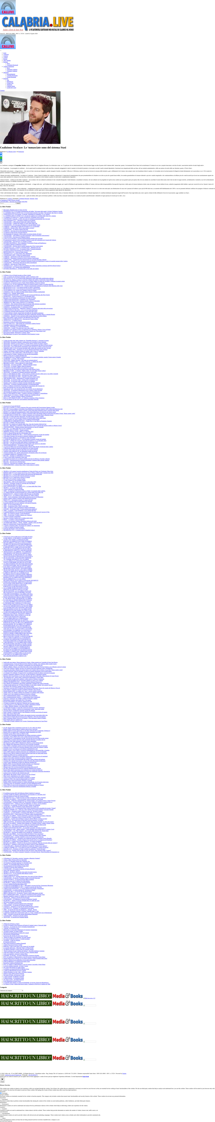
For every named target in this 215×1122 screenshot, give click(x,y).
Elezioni (32, 198)
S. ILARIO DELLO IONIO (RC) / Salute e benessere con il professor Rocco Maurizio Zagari (28, 415)
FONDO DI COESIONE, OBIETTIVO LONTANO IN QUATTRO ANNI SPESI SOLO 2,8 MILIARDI (17, 582)
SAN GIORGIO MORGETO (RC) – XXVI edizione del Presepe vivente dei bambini (26, 434)
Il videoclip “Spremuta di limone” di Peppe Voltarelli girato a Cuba (21, 911)
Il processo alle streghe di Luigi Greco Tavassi (15, 936)
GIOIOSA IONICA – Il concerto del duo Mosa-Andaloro (18, 879)
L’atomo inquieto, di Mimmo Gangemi (13, 976)
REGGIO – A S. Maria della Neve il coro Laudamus (17, 428)
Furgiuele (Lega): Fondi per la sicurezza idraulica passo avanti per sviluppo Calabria (25, 747)
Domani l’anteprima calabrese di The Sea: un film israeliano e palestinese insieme (24, 674)
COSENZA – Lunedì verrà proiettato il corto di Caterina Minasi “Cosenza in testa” (25, 818)
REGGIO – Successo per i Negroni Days (14, 461)
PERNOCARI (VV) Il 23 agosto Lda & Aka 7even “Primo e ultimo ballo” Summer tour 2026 (28, 472)
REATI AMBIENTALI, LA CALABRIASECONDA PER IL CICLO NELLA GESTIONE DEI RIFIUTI (20, 579)
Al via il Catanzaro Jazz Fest (10, 875)
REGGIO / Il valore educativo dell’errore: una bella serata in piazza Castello (23, 416)
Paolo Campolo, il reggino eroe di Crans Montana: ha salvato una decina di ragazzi (25, 712)
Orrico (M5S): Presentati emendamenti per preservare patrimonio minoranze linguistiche (26, 771)
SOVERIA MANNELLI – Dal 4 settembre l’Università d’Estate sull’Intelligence (24, 243)
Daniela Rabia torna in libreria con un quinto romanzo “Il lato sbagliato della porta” (25, 958)
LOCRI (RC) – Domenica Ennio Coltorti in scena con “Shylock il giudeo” (23, 811)
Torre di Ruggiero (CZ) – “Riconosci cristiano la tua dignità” (19, 220)
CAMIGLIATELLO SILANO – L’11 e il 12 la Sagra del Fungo (20, 310)
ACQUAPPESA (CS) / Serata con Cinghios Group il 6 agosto (19, 290)
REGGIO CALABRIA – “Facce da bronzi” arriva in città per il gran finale (23, 799)
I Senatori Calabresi (12, 71)
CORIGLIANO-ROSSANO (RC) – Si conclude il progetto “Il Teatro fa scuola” (24, 827)
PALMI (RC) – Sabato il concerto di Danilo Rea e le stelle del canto (21, 900)
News (8, 63)
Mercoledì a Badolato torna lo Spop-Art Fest (15, 210)
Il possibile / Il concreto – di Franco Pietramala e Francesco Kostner (21, 955)
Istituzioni (6, 72)
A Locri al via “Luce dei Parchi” (11, 406)
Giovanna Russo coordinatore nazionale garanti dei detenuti (19, 710)
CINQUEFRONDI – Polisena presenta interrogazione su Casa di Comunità (23, 427)
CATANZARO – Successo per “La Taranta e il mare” (17, 241)
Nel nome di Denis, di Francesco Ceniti (13, 975)
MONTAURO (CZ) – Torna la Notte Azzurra (15, 252)
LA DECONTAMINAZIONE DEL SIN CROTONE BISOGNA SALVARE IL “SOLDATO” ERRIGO (17, 612)
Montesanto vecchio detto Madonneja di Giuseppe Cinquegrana (20, 930)
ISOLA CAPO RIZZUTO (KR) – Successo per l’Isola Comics (20, 375)
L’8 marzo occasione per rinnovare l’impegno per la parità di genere (21, 703)
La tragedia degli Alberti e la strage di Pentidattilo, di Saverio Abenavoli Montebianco (26, 982)
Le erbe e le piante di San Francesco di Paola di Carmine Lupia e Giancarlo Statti (24, 925)
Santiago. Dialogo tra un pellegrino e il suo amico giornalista (19, 960)
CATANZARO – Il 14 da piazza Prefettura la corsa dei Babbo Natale (21, 225)
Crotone (5, 57)
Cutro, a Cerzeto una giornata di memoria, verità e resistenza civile (20, 276)
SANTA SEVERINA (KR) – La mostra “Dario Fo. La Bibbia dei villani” (22, 361)
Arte (8, 80)
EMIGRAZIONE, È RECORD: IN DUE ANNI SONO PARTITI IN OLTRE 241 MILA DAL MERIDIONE (18, 621)
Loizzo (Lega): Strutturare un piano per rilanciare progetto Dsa (19, 762)
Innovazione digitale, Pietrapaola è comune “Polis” (16, 332)
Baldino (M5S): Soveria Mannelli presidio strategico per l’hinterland (21, 764)
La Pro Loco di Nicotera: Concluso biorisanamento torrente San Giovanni (22, 238)
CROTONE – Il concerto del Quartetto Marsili (15, 917)
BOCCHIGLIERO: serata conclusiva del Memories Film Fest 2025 (21, 317)
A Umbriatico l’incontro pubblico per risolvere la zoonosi (18, 367)
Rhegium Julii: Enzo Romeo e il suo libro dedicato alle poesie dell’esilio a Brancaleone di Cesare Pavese (31, 676)
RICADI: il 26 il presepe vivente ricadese (14, 479)
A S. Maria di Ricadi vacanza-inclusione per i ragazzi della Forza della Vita (23, 492)
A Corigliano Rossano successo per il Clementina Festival (18, 305)
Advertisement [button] (4, 1112)
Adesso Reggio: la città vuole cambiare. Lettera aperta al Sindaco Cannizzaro (23, 679)
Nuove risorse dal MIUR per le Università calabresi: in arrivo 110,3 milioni (23, 680)
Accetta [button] (73, 1076)
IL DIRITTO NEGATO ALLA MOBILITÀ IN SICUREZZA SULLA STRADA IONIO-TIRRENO (17, 573)
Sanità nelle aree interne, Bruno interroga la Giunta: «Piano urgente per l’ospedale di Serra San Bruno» (30, 662)
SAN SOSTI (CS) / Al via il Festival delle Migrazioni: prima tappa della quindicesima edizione (28, 278)
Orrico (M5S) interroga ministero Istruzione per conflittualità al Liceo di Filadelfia (25, 751)
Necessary (4, 1093)
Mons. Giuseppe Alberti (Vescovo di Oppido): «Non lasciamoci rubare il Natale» (24, 718)
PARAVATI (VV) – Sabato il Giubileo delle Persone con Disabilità (21, 494)
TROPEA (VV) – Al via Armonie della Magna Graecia (18, 873)
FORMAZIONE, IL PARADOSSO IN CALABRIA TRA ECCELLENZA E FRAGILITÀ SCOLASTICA (18, 555)
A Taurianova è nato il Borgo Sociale (10, 200)
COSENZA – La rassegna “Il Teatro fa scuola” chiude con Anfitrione (21, 805)
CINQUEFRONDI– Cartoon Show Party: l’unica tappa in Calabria (21, 465)
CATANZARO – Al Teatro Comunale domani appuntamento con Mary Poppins (24, 835)
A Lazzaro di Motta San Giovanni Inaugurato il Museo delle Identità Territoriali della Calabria (28, 446)
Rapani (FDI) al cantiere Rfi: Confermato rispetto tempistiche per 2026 (22, 732)
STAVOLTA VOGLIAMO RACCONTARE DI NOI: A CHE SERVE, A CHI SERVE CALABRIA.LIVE (18, 537)
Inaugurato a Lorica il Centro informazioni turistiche (17, 322)
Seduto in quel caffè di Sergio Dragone (13, 973)
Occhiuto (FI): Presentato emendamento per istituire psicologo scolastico (22, 735)
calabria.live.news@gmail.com (13, 1075)
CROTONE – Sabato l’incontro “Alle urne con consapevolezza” (20, 360)
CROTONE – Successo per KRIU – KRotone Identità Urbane (20, 364)
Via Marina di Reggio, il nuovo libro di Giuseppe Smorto (18, 949)
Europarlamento (11, 74)
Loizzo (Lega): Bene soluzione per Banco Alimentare (17, 758)
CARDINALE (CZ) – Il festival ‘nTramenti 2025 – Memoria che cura (22, 247)
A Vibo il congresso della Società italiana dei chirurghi (17, 501)
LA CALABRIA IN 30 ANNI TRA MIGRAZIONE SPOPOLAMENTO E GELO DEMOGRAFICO (17, 646)
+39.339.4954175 (33, 1075)
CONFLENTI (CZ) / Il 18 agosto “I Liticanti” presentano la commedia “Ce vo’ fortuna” (26, 214)
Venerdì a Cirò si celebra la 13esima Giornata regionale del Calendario (22, 383)
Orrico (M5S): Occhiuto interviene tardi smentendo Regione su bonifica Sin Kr (24, 739)
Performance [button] (3, 1102)
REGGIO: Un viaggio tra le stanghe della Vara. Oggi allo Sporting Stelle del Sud (24, 424)
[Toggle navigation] (0, 50)
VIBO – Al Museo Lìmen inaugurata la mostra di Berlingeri (19, 507)
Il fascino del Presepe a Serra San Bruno (14, 528)
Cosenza (5, 56)
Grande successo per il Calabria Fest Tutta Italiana (16, 881)
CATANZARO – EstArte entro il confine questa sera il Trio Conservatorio (23, 246)
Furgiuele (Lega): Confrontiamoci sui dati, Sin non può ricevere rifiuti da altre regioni (25, 738)
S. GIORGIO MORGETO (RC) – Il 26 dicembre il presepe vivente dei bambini (24, 439)
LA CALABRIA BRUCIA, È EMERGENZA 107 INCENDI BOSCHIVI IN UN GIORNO (15, 618)
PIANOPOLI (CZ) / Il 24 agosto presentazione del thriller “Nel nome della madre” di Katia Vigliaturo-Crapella (32, 211)
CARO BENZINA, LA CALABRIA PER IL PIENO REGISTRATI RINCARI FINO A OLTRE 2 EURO (17, 643)
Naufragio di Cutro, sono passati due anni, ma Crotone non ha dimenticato (23, 389)
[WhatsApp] (107, 158)
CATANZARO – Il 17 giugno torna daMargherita (16, 267)
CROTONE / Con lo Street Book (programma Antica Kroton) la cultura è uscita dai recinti (27, 346)
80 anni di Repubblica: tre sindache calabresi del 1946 (17, 701)
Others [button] (2, 1116)
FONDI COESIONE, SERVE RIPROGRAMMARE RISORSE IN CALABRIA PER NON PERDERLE (17, 576)
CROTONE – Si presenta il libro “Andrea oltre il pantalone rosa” (20, 379)
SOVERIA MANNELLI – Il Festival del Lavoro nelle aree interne (21, 268)
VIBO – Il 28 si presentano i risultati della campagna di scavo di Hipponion (23, 497)
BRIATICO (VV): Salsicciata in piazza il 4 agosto (16, 477)
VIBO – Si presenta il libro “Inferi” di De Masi (15, 506)
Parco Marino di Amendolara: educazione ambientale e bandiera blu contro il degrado (26, 683)
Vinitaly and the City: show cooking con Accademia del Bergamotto (21, 419)
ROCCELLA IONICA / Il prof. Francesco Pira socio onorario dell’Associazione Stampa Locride (29, 407)
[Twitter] (107, 156)
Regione (5, 62)
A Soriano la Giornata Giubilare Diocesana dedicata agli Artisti (20, 521)
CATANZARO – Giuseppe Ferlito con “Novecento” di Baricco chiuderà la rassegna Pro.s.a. (27, 802)
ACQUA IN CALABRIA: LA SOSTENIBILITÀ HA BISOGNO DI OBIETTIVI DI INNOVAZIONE (17, 649)
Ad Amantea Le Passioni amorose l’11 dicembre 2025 (17, 863)
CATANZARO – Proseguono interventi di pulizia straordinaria (20, 262)
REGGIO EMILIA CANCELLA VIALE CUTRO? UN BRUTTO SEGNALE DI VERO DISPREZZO (17, 543)
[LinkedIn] (107, 160)
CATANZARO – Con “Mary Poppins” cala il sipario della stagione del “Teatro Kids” (26, 830)
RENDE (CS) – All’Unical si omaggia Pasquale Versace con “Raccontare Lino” (24, 331)
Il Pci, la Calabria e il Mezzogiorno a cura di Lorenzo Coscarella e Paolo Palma (24, 957)
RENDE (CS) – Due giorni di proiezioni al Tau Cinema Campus (20, 826)
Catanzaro (6, 54)
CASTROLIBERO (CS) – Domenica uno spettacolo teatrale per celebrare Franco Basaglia (27, 838)
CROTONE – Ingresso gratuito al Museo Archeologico (18, 396)
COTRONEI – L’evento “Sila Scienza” (13, 358)
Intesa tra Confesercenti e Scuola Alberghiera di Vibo (17, 524)
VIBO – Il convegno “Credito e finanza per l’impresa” (17, 515)
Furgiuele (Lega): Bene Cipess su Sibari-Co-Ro (16, 733)
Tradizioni (9, 84)
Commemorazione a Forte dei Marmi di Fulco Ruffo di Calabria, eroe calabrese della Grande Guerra (30, 664)
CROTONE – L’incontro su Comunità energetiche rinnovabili (19, 372)
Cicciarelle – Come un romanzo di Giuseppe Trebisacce (11, 941)
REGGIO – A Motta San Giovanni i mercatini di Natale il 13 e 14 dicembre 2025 (24, 440)
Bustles (124, 1073)
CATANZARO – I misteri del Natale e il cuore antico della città (20, 223)
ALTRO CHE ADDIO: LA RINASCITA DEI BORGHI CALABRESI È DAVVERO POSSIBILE (17, 540)
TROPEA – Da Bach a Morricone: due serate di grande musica (20, 872)
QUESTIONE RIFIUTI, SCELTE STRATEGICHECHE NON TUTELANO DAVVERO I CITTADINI (17, 627)
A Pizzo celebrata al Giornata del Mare (13, 489)
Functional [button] (3, 1097)
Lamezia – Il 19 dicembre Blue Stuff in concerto (16, 864)
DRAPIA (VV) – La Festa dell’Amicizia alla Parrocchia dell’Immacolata (22, 474)
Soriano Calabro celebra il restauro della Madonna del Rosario (19, 498)
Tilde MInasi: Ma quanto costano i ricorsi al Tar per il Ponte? (19, 774)
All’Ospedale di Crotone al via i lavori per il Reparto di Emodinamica (21, 392)
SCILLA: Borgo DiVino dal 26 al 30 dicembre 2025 (17, 433)
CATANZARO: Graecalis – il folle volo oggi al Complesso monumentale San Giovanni (26, 219)
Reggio (5, 59)
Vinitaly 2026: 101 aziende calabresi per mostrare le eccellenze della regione (23, 692)
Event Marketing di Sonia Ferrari (12, 981)
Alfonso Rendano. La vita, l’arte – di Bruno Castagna (17, 972)
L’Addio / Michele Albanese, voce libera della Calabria (18, 706)
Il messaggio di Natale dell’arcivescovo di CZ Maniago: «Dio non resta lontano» (24, 716)
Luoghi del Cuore (11, 87)
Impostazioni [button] (79, 1076)
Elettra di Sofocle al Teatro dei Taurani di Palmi (15, 796)
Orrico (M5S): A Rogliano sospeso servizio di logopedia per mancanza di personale (25, 745)
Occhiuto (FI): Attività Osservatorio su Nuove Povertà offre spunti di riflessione (24, 761)
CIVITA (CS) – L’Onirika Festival (12, 320)
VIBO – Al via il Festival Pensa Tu (12, 504)
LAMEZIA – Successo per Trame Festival (14, 264)
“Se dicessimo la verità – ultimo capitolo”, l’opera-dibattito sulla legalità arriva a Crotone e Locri (28, 829)
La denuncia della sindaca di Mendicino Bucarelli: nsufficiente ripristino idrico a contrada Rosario (29, 314)
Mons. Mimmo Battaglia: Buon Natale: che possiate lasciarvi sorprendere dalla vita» (25, 715)
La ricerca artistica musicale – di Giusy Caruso (15, 966)
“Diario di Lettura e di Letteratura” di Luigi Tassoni (17, 937)
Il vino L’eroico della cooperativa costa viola (15, 457)
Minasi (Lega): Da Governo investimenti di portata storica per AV (20, 767)
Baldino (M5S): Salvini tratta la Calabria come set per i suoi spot (20, 729)
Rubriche (5, 78)
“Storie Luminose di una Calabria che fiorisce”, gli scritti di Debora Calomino (23, 951)
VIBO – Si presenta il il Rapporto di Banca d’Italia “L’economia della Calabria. (24, 491)
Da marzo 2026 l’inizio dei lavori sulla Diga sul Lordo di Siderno (20, 449)
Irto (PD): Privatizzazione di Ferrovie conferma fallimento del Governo (22, 768)
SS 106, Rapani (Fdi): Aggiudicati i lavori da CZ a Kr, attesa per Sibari (22, 727)
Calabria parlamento (8, 66)
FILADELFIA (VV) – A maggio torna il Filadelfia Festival (19, 530)
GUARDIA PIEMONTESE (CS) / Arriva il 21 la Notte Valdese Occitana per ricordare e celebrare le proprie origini (34, 281)
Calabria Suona (11, 86)
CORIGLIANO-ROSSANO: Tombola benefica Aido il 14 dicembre (21, 301)
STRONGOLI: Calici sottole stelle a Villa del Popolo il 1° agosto (20, 352)
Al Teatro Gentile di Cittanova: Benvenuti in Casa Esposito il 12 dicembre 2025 (24, 794)
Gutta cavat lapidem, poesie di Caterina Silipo (15, 954)
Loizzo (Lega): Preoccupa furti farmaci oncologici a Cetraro (19, 777)
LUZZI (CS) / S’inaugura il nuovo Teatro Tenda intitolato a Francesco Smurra (24, 282)
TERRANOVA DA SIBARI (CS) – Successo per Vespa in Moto (20, 319)
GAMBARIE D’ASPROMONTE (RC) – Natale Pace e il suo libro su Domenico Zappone (27, 421)
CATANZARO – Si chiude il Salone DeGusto (15, 229)
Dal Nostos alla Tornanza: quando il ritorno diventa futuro (18, 686)
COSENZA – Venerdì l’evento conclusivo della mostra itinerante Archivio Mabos (25, 316)
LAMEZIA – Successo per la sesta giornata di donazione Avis (19, 231)
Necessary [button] (2, 1091)
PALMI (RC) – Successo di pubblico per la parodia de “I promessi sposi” (22, 832)
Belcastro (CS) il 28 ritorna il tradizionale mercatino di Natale (19, 298)
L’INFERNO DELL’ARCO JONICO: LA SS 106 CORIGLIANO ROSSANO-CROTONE (16, 615)
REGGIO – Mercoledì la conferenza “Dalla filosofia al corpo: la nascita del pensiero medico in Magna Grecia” (32, 425)
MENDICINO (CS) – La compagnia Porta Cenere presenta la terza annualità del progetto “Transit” (29, 808)
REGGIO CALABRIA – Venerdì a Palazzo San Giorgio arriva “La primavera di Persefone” (27, 840)
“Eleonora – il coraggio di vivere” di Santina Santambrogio (19, 926)
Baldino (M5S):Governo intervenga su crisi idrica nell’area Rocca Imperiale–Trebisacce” (26, 730)
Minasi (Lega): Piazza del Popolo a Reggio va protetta (17, 780)
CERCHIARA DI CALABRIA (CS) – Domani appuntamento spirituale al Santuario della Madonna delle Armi (32, 285)
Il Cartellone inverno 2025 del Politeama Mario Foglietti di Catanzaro (21, 793)
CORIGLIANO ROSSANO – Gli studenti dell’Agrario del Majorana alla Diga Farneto (26, 295)
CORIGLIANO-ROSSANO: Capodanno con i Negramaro (19, 299)
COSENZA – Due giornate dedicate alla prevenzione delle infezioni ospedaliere (24, 304)
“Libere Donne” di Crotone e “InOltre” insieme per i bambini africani (21, 395)
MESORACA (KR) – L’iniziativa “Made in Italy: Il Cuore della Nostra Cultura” (24, 370)
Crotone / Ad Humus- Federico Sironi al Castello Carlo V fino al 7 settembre (23, 351)
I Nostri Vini (10, 83)
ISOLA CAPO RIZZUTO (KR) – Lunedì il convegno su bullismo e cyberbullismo (25, 393)
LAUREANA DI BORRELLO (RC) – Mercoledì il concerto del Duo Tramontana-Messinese (28, 885)
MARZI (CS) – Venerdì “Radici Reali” (13, 293)
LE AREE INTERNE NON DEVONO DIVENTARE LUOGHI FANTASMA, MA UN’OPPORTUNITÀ (18, 564)
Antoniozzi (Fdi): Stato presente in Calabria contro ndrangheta (19, 741)
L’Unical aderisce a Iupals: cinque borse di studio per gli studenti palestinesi (23, 313)
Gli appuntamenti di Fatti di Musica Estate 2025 (16, 866)
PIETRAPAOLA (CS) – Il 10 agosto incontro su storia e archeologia (21, 287)
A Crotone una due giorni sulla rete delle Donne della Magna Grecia (21, 369)
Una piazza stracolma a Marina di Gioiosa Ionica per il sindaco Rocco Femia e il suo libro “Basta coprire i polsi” (33, 670)
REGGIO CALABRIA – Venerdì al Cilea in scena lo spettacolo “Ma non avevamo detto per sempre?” (30, 843)
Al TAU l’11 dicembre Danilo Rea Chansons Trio (16, 861)
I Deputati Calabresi (12, 69)
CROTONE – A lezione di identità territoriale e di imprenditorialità (21, 384)
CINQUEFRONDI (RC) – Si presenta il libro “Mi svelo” (18, 445)
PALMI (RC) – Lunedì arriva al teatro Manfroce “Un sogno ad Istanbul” (22, 841)
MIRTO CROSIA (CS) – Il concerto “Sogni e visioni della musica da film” (23, 893)
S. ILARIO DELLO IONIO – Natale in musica (16, 430)
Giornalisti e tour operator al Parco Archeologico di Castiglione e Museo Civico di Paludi (26, 329)
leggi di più (86, 1076)
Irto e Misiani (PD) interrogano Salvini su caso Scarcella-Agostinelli (21, 744)
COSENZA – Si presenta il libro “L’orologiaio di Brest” (18, 307)
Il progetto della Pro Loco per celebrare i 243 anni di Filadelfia (19, 503)
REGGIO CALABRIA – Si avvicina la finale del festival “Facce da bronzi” (23, 833)
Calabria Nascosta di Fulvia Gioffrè (12, 945)
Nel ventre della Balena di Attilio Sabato (14, 967)
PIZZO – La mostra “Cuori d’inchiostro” (14, 519)
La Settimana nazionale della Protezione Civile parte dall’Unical (20, 311)
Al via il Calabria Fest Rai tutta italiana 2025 (15, 884)
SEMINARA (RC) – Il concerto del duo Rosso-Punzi (17, 891)
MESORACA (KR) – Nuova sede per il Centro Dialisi (17, 363)
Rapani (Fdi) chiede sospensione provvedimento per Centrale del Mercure (22, 770)
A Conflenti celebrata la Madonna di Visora (14, 244)
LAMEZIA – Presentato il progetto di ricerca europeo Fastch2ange (21, 258)
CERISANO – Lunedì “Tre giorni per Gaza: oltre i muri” (18, 328)
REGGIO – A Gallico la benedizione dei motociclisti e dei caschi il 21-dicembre (24, 443)
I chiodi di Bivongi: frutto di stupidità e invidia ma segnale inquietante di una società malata (27, 671)
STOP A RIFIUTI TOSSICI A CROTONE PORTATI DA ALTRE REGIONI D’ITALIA (15, 585)
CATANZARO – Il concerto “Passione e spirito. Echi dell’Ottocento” (21, 878)
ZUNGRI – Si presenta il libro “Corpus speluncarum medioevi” (20, 509)
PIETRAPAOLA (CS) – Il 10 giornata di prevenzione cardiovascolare (22, 289)
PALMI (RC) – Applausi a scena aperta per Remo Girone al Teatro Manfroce (23, 844)
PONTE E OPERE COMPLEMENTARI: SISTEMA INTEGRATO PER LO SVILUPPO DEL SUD (17, 634)
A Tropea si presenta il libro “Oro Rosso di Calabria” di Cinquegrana (21, 525)
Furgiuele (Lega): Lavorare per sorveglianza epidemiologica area (20, 748)
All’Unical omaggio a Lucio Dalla (12, 902)
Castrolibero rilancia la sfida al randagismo (14, 325)
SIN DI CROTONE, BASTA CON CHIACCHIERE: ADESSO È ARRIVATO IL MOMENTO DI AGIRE (17, 570)
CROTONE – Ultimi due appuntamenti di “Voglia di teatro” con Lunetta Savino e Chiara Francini (29, 800)
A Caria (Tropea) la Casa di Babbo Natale (14, 480)
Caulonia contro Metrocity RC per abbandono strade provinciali (20, 451)
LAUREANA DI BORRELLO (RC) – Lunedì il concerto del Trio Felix (22, 887)
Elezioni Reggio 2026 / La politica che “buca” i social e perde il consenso (22, 691)
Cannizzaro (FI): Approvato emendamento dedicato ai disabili (19, 786)
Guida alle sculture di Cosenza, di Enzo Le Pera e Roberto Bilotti (20, 952)
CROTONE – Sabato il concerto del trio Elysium (16, 897)
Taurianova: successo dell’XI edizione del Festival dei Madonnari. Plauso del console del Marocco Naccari (31, 688)
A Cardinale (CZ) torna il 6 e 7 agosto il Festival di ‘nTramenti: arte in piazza (23, 217)
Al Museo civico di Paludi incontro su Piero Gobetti (17, 275)
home (4, 53)
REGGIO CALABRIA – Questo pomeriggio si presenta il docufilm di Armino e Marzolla (27, 815)
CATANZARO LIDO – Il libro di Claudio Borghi (16, 255)
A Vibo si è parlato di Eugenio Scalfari (13, 527)
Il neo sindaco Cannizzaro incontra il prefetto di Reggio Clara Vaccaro (21, 689)
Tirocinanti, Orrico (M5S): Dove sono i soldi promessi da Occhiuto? (21, 736)
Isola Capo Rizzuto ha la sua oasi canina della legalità (17, 387)
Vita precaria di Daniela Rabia (11, 934)
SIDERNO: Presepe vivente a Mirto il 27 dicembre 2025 (18, 431)
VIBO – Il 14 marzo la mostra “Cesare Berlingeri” (16, 513)
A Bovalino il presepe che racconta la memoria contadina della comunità (22, 436)
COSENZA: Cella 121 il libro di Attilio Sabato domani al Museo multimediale (24, 292)
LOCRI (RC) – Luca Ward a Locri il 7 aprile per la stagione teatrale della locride (24, 824)
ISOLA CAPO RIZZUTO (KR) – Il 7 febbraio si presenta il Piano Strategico (23, 398)
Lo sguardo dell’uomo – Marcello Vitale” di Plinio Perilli (18, 948)
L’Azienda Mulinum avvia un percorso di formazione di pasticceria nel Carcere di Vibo (26, 512)
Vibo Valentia (7, 60)
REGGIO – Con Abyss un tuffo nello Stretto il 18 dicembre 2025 (20, 442)
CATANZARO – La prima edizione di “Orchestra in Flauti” (19, 890)
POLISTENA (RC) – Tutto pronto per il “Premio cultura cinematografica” (23, 814)
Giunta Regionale (11, 77)
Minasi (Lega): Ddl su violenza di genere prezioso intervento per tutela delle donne (25, 753)
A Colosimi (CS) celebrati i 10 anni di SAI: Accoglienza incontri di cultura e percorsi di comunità (29, 673)
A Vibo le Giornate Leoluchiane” (12, 516)
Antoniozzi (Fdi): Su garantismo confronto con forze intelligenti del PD (22, 783)
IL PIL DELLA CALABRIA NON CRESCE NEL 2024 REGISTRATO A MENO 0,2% (15, 655)
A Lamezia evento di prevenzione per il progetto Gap (17, 250)
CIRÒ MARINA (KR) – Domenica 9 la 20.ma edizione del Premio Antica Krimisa (25, 349)
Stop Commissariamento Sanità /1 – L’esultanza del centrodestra (20, 695)
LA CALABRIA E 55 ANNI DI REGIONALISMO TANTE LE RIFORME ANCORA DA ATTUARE (17, 561)
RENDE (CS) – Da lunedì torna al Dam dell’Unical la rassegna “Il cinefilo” (23, 820)
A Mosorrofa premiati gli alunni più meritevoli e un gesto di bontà (20, 448)
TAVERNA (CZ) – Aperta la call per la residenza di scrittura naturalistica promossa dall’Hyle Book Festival (31, 265)
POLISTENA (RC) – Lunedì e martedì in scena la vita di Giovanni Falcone (23, 837)
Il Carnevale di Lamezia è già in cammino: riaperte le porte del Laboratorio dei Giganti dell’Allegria (29, 240)
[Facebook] (107, 153)
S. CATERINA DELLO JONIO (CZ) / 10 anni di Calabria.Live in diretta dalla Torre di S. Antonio (29, 216)
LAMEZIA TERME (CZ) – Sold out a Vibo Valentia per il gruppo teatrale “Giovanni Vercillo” (28, 809)
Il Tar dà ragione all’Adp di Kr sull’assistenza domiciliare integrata (20, 399)
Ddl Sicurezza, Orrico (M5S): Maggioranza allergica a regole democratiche (23, 742)
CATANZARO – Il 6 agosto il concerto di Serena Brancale (19, 869)
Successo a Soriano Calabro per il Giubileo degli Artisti (18, 518)
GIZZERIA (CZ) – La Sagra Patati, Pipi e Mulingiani (17, 253)
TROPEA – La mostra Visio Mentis (12, 488)
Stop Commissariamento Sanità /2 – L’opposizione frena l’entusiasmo (21, 697)
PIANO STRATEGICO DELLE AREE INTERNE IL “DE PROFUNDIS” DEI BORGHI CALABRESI (17, 597)
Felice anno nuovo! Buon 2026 (11, 713)
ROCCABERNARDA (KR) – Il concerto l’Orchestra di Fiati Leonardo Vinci (24, 894)
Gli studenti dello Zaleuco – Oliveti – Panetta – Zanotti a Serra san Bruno (22, 522)
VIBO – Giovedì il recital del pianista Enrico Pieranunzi (18, 903)
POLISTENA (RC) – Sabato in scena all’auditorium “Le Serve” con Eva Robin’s (25, 803)
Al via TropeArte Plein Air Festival (12, 485)
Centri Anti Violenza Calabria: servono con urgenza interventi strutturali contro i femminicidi (27, 668)
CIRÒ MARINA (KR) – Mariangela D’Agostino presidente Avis (20, 378)
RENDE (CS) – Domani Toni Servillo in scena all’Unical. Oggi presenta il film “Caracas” (27, 850)
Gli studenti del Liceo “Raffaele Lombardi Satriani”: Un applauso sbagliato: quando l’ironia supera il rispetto (32, 357)
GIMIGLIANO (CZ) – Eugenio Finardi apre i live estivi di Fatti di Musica (23, 876)
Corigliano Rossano (24, 198)
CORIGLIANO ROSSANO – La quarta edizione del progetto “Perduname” (23, 888)
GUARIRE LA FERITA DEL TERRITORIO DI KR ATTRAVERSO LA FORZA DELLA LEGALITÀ (17, 652)
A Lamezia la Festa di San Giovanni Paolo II (15, 232)
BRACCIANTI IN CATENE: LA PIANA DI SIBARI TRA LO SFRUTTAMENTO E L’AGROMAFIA (18, 637)
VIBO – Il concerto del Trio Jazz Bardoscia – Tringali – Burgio (20, 909)
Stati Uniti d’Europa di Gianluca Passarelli (14, 943)
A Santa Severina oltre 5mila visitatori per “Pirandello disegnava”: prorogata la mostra (26, 340)
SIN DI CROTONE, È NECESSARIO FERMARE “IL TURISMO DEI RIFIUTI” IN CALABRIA (17, 558)
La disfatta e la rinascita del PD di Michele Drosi (16, 969)
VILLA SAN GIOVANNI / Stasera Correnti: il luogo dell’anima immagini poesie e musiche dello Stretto (31, 410)
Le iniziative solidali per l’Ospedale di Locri (15, 454)
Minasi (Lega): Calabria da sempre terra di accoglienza (17, 765)
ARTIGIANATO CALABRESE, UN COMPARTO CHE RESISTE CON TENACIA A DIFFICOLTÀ (17, 552)
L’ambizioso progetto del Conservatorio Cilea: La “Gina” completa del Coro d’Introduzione (27, 912)
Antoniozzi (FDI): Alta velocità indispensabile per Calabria (19, 779)
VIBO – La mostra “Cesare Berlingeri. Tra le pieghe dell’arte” (19, 510)
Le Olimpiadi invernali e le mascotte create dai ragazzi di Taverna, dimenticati (23, 707)
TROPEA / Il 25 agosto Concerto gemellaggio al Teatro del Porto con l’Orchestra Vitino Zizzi (28, 471)
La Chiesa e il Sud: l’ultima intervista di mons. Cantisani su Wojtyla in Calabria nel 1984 (26, 984)
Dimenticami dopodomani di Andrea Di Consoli (16, 933)
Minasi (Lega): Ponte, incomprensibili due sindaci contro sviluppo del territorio (24, 759)
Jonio (36, 198)
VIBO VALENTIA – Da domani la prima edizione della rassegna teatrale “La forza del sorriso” (28, 821)
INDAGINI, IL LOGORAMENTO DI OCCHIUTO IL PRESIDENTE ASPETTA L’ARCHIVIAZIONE (17, 549)
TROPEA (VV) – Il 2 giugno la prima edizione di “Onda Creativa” (21, 495)
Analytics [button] (2, 1107)
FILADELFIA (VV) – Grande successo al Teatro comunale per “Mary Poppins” (24, 797)
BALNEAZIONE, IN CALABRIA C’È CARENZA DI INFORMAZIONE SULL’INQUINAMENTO (17, 624)
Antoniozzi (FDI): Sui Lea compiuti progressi (15, 755)
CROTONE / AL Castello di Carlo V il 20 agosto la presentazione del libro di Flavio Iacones (28, 345)
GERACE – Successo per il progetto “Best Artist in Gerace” (19, 463)
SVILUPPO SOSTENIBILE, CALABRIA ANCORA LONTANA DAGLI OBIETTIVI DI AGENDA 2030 (18, 594)
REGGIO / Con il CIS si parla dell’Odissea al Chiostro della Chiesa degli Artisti (24, 418)
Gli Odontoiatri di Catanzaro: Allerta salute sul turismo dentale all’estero (22, 234)
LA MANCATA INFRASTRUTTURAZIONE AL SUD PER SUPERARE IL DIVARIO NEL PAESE (17, 640)
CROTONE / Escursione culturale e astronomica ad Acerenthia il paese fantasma (24, 342)
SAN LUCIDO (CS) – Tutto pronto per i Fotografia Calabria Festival (21, 323)
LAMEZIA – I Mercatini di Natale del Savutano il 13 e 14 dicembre (21, 226)
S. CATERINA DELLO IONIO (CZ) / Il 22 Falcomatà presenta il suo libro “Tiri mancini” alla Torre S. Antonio (33, 213)
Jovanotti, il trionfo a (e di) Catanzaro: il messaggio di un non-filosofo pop (22, 665)
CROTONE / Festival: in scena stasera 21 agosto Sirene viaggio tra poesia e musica (25, 343)
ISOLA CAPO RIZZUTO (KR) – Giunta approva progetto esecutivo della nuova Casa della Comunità (30, 373)
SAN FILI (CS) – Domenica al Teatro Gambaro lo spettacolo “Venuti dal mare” (24, 849)
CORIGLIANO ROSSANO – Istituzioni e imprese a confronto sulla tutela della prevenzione (28, 308)
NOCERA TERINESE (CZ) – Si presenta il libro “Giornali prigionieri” (22, 249)
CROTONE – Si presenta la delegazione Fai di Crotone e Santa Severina (22, 390)
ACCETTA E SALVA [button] (6, 1121)
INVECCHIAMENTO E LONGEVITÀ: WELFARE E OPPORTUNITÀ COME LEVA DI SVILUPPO (17, 546)
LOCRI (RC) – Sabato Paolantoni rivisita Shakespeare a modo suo (21, 806)
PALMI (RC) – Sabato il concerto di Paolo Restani (16, 882)
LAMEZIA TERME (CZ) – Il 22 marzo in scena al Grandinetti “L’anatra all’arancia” (26, 847)
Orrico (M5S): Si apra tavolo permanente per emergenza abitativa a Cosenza (23, 785)
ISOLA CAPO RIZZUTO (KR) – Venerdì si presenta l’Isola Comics (21, 376)
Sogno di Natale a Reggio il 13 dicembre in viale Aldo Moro (19, 437)
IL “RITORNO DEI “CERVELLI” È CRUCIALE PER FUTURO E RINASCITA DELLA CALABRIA (18, 603)
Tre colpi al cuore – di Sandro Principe (13, 979)
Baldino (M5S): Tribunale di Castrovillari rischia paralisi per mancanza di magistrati (25, 756)
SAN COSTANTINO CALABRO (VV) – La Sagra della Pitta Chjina (22, 486)
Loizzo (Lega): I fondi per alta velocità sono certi (16, 773)
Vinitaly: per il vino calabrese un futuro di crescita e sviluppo (19, 694)
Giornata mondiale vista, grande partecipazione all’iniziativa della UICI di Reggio (25, 452)
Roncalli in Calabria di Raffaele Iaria (13, 963)
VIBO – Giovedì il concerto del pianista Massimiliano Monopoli (20, 914)
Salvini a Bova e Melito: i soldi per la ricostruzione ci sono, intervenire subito (23, 709)
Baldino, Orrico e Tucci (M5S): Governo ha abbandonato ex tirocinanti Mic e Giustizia (26, 750)
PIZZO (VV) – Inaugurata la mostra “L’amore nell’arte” (18, 500)
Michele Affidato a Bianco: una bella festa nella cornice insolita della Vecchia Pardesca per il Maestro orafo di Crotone (34, 667)
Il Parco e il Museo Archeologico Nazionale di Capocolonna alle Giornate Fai (23, 386)
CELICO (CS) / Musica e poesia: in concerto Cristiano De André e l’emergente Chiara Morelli (28, 279)
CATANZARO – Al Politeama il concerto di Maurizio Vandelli (20, 899)
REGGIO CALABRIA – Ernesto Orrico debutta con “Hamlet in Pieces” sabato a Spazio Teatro (28, 823)
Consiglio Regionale (12, 75)
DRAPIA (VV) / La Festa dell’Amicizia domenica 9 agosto (19, 475)
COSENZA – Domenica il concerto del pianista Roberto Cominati (20, 906)
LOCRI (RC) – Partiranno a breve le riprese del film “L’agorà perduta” (22, 817)
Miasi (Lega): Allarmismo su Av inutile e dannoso (16, 776)
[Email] (107, 162)
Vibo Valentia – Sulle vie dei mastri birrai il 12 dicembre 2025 (19, 482)
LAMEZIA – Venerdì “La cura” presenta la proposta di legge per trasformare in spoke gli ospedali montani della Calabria (35, 261)
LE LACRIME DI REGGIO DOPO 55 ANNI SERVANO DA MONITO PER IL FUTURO (15, 588)
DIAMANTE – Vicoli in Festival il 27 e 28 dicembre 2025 (19, 296)
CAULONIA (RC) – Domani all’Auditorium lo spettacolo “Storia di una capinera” (25, 846)
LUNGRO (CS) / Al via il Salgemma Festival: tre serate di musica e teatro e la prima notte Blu (28, 284)
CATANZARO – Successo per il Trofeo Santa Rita (13, 201)
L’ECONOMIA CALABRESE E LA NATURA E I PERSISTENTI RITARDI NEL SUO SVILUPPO (17, 631)
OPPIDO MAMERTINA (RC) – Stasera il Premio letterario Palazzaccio (22, 682)
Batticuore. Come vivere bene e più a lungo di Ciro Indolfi (18, 946)
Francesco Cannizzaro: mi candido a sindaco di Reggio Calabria (20, 698)
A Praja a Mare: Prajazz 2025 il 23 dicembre (15, 860)
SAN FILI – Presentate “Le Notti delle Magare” (16, 326)
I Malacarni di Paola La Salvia (11, 923)
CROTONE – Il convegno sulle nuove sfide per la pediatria (19, 381)
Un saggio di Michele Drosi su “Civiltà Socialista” (16, 939)
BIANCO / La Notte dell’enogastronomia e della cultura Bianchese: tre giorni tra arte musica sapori (29, 412)
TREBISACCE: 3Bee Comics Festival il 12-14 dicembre (18, 302)
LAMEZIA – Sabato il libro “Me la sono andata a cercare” (18, 228)
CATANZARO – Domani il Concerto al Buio (15, 915)
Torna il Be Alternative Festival (11, 870)
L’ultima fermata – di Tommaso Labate (13, 978)
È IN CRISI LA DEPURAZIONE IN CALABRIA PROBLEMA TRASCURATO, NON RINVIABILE (17, 567)
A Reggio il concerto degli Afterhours (13, 867)
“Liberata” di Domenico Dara (11, 928)
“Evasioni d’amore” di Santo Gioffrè (13, 931)
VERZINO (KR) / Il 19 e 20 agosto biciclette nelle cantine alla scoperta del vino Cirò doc (27, 348)
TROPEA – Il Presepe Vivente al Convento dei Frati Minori (19, 483)
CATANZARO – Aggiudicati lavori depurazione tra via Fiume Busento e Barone (24, 259)
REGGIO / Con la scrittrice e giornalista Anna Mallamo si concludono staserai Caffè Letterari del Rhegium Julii (32, 409)
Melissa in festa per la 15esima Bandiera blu (15, 355)
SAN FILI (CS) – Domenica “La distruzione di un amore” (18, 908)
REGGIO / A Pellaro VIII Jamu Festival (14, 422)
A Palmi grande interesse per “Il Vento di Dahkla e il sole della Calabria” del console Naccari (27, 685)
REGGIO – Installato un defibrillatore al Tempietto (16, 455)
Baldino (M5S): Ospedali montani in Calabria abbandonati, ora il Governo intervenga (26, 782)
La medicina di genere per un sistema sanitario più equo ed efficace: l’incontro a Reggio (26, 458)
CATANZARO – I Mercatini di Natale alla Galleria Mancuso (19, 222)
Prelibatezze (10, 81)
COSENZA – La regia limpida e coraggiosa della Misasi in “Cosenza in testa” (24, 812)
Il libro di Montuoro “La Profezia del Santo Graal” (16, 961)
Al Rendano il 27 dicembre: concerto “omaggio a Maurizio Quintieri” (21, 858)
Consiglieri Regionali (12, 65)
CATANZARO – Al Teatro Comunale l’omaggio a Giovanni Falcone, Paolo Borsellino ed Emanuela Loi (31, 852)
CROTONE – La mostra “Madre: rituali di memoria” (17, 366)
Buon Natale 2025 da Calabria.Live (12, 719)
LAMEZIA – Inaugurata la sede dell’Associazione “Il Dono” (19, 256)
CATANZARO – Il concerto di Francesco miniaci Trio (17, 905)
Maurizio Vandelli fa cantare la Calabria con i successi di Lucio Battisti (22, 896)
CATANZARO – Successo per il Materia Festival (16, 237)
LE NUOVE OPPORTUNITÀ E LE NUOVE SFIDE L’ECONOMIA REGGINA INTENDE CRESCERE (18, 606)
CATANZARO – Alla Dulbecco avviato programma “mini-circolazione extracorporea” (26, 235)
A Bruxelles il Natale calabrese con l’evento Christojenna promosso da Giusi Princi (25, 721)
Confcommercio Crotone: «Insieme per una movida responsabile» (20, 354)
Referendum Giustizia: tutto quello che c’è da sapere (17, 700)
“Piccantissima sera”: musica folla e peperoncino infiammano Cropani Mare (23, 677)
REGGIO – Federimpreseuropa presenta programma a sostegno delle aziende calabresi (26, 460)
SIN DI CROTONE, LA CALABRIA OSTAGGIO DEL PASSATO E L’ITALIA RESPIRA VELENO (17, 591)
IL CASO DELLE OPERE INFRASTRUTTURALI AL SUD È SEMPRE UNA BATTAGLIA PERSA (17, 600)
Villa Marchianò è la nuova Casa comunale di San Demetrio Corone (21, 334)
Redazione (21, 151)
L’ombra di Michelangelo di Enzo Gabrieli (14, 970)
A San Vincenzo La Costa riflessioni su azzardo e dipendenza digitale (21, 704)
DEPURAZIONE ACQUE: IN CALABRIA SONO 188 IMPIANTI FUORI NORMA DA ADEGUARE (17, 609)
